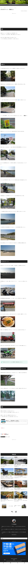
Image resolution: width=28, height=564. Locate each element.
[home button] (16, 512)
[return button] (12, 512)
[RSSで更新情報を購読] (15, 534)
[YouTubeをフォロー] (12, 534)
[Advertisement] (14, 19)
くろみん (14, 524)
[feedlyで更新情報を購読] (14, 534)
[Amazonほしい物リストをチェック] (13, 534)
